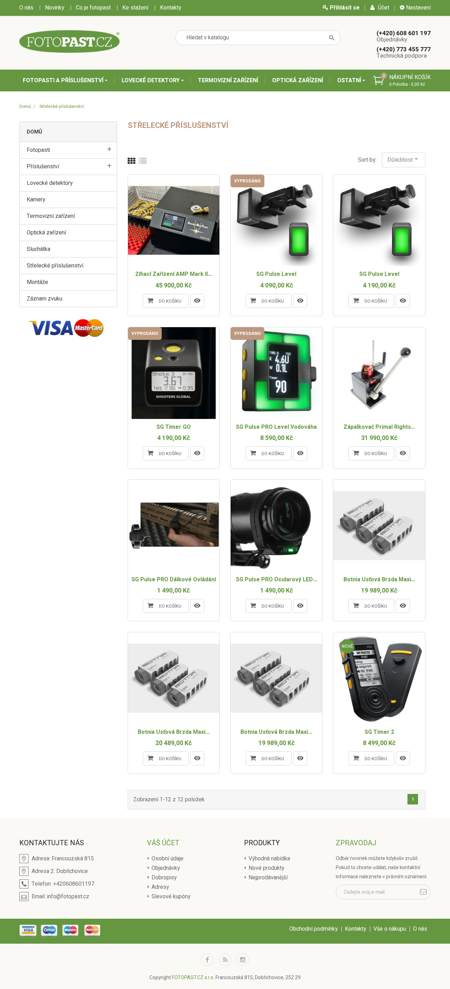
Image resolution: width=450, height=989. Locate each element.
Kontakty (170, 7)
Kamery (36, 199)
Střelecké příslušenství (55, 265)
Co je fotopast (93, 7)
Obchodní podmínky (313, 929)
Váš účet (163, 843)
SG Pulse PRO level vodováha (276, 427)
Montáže (37, 282)
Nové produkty (265, 868)
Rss (225, 959)
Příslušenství (43, 166)
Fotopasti (38, 150)
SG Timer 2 (379, 732)
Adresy (159, 887)
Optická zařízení (297, 80)
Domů (34, 132)
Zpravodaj (356, 843)
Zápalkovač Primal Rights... (379, 427)
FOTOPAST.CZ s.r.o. (193, 977)
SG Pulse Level (276, 274)
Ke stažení (135, 7)
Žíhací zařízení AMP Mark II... (173, 274)
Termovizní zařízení (228, 80)
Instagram (242, 959)
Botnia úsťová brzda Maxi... (379, 580)
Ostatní (349, 80)
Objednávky (165, 868)
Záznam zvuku (44, 299)
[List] (143, 161)
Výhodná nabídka (268, 858)
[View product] (197, 301)
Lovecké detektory (151, 80)
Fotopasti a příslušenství (64, 80)
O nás (26, 7)
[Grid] (131, 161)
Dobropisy (163, 877)
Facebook (207, 959)
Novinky (54, 7)
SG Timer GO (173, 427)
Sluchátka (38, 249)
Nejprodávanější (267, 877)
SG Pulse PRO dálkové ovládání (173, 580)
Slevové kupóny (170, 896)
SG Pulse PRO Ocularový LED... (276, 580)
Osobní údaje (167, 858)
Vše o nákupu (389, 929)
